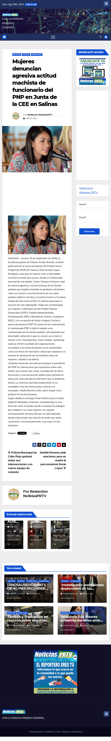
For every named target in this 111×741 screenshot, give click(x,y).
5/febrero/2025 (17, 625)
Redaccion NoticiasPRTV (39, 114)
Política (26, 54)
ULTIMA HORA (37, 54)
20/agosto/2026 (17, 594)
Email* (82, 217)
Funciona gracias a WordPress (42, 732)
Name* (82, 204)
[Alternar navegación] (53, 37)
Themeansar (77, 732)
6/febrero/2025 (71, 594)
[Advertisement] (37, 195)
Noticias (16, 54)
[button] (101, 37)
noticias (11, 581)
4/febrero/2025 (71, 625)
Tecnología (32, 581)
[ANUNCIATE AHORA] (92, 71)
